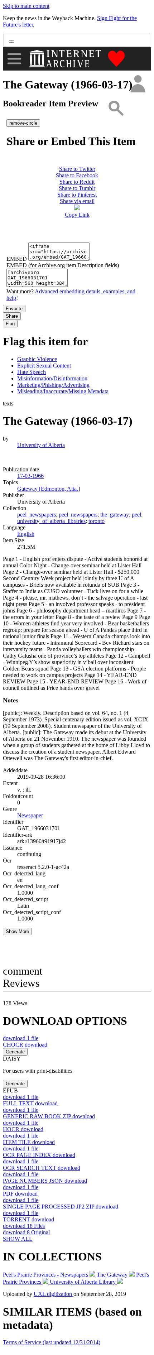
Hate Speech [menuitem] (31, 372)
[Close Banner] (11, 41)
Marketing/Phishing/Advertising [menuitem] (53, 385)
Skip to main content (26, 6)
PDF (20, 1194)
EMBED (16, 259)
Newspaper (30, 815)
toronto (96, 521)
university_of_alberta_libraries (51, 521)
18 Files (24, 1226)
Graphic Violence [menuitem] (37, 359)
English (25, 534)
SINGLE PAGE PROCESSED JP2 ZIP (60, 1206)
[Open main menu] (14, 58)
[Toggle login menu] (137, 84)
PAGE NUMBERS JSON (45, 1181)
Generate (15, 1051)
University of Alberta (41, 445)
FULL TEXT (30, 1103)
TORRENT (28, 1219)
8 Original (26, 1232)
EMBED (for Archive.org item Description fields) (62, 265)
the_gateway (114, 514)
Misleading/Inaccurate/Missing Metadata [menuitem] (63, 391)
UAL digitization (53, 1294)
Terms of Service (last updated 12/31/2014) (51, 1342)
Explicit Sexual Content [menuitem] (44, 365)
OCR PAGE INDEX (39, 1155)
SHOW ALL (18, 1239)
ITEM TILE (29, 1142)
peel (136, 514)
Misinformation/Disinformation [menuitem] (52, 378)
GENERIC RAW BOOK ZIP (49, 1116)
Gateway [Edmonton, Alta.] (48, 489)
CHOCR (25, 1045)
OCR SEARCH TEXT (41, 1168)
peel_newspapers (36, 514)
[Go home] (66, 58)
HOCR (23, 1129)
